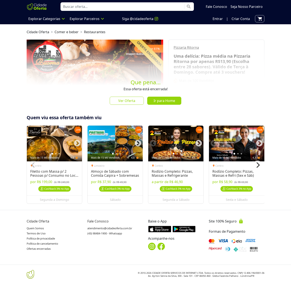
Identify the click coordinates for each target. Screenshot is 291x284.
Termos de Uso (36, 233)
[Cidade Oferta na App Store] (159, 228)
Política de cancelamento (42, 243)
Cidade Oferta (38, 32)
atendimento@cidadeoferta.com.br (109, 228)
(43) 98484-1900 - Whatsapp (104, 233)
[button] (218, 18)
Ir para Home (164, 100)
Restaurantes (94, 32)
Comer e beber (67, 32)
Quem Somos (35, 228)
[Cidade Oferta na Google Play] (184, 228)
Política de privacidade (41, 238)
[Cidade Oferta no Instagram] (152, 246)
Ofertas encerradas (39, 249)
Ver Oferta (126, 100)
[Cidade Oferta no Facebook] (161, 246)
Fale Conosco (98, 221)
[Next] (257, 165)
